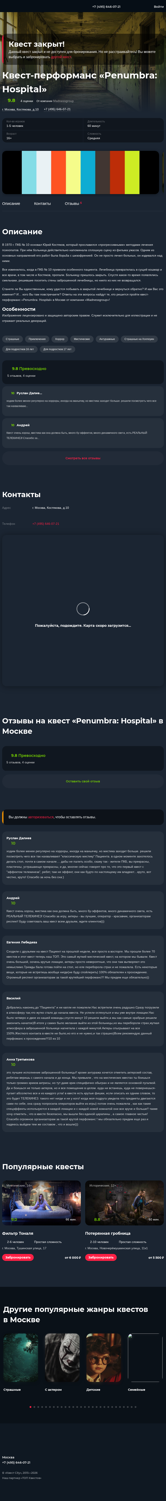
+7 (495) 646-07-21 (57, 109)
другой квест (61, 57)
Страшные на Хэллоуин (139, 339)
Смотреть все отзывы (83, 458)
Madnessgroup (63, 101)
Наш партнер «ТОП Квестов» (21, 1478)
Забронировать (17, 1257)
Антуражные (107, 339)
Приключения (37, 339)
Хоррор (59, 339)
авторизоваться (41, 817)
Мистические (82, 339)
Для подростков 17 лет (57, 349)
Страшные (12, 339)
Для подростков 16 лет (20, 349)
